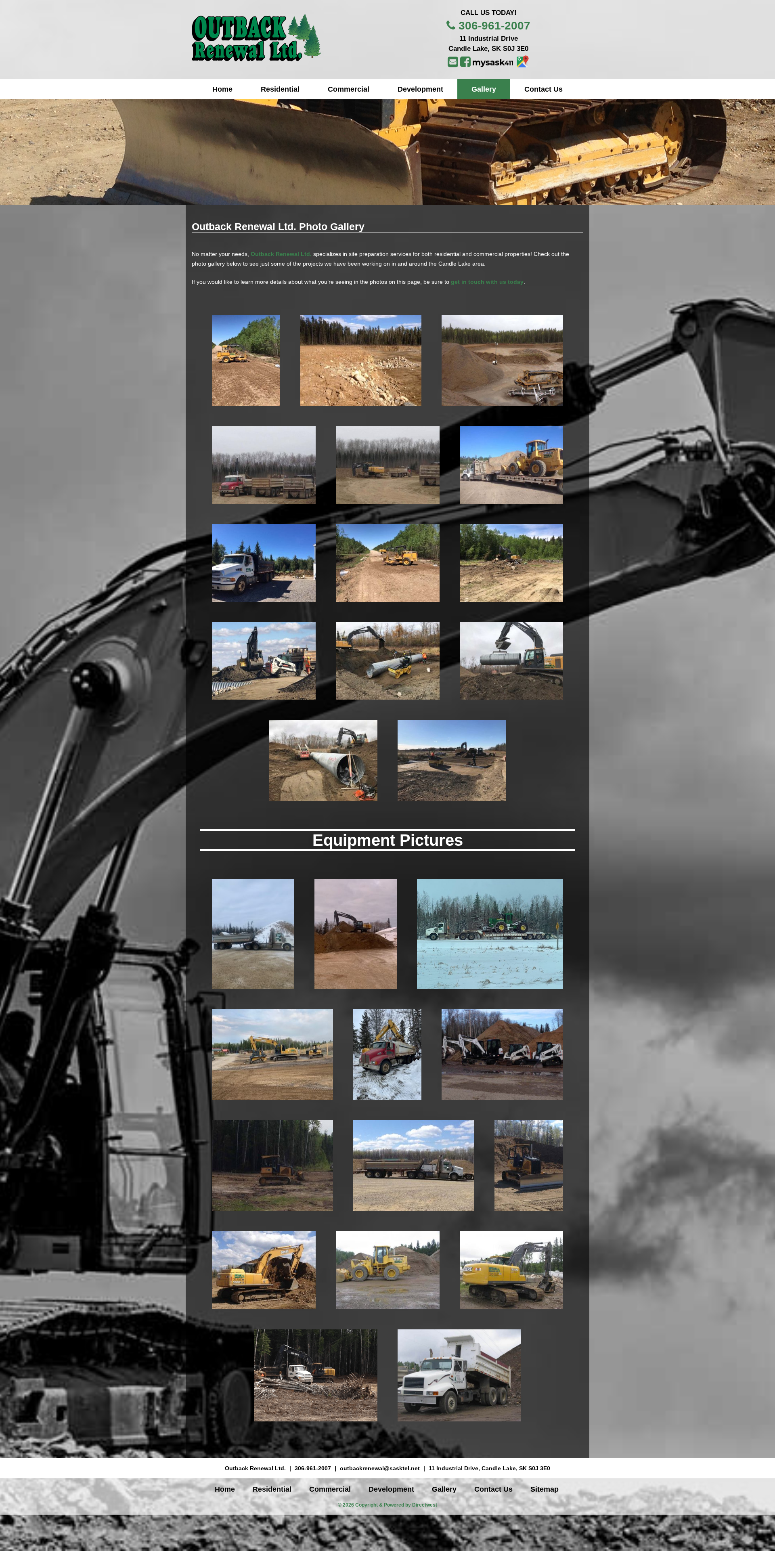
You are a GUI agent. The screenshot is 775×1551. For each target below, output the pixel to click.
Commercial (348, 89)
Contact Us (543, 89)
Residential (280, 89)
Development (420, 89)
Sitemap (544, 1489)
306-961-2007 (494, 25)
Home (222, 89)
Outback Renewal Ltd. (281, 254)
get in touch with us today (487, 282)
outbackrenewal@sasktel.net (380, 1468)
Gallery (483, 89)
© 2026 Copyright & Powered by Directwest (387, 1505)
